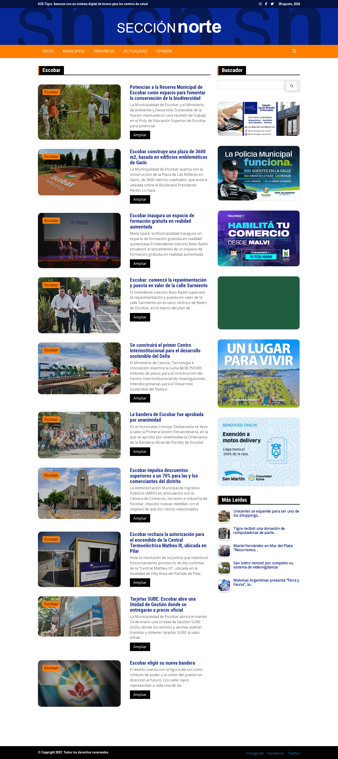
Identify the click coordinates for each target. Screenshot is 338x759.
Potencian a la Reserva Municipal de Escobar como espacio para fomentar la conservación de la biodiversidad (167, 92)
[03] (258, 118)
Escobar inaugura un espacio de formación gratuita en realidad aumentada (162, 221)
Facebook (266, 4)
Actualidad (135, 51)
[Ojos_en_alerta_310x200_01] (258, 302)
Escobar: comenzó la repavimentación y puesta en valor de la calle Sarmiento (169, 282)
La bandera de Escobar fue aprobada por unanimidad (166, 417)
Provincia (104, 51)
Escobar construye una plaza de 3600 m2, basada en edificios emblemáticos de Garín (168, 157)
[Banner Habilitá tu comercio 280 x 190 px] (258, 237)
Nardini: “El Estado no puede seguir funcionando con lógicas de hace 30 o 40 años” (96, 4)
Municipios (74, 51)
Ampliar (140, 134)
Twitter (272, 4)
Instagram (260, 4)
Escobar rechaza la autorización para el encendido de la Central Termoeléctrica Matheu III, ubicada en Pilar (168, 542)
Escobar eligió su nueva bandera (162, 663)
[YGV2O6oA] (258, 172)
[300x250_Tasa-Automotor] (258, 451)
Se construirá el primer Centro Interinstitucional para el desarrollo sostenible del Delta (165, 350)
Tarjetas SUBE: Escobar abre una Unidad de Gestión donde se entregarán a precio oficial (163, 604)
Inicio (48, 51)
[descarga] (258, 373)
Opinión (164, 51)
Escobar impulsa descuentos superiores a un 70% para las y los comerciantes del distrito (164, 475)
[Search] (292, 86)
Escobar (51, 92)
